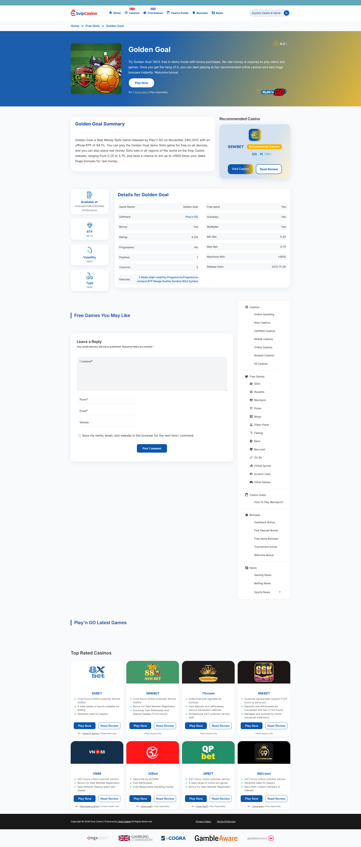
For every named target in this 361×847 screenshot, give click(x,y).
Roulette (259, 391)
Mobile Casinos (263, 339)
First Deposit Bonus (266, 530)
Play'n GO (192, 216)
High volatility (157, 277)
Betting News (262, 583)
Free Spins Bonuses (266, 538)
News (219, 13)
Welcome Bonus (264, 555)
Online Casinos (263, 347)
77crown (208, 693)
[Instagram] (270, 2)
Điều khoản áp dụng (89, 806)
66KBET (264, 693)
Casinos (134, 13)
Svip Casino (124, 821)
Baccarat (259, 449)
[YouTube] (265, 2)
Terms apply (141, 92)
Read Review (269, 169)
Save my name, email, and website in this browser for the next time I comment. (138, 435)
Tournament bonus (265, 546)
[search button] (286, 13)
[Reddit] (281, 2)
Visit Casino (240, 169)
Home (117, 13)
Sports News (262, 592)
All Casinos (261, 363)
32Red (153, 773)
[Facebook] (254, 2)
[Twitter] (259, 2)
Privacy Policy (203, 821)
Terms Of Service (91, 733)
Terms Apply (202, 806)
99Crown (264, 773)
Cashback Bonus (264, 522)
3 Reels (143, 277)
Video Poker (261, 424)
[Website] (286, 2)
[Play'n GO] (274, 92)
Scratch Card (262, 474)
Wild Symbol (190, 281)
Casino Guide (179, 13)
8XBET (97, 693)
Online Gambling (264, 314)
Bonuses (202, 13)
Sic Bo (258, 457)
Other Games (262, 482)
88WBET (152, 693)
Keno (257, 441)
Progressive (174, 277)
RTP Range (154, 281)
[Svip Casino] (84, 13)
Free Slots (93, 26)
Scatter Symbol (171, 281)
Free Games (155, 13)
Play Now (141, 83)
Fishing (258, 433)
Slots (257, 383)
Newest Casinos (264, 355)
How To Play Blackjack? (268, 502)
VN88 (97, 773)
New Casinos (262, 322)
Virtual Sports (262, 465)
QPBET (208, 773)
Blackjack (260, 400)
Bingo (257, 416)
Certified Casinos (264, 330)
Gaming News (262, 575)
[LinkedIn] (276, 2)
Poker (257, 408)
